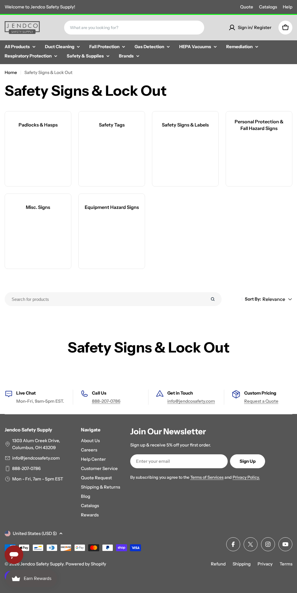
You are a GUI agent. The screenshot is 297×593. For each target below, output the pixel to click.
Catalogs (268, 7)
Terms (286, 564)
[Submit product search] (213, 299)
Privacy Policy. (246, 477)
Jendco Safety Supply (42, 564)
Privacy (265, 564)
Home (11, 72)
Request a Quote (261, 401)
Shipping (242, 564)
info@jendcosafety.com (191, 401)
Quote (246, 7)
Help (287, 7)
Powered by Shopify (86, 564)
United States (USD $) (35, 533)
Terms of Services (207, 477)
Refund (218, 564)
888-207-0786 (106, 401)
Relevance (273, 299)
